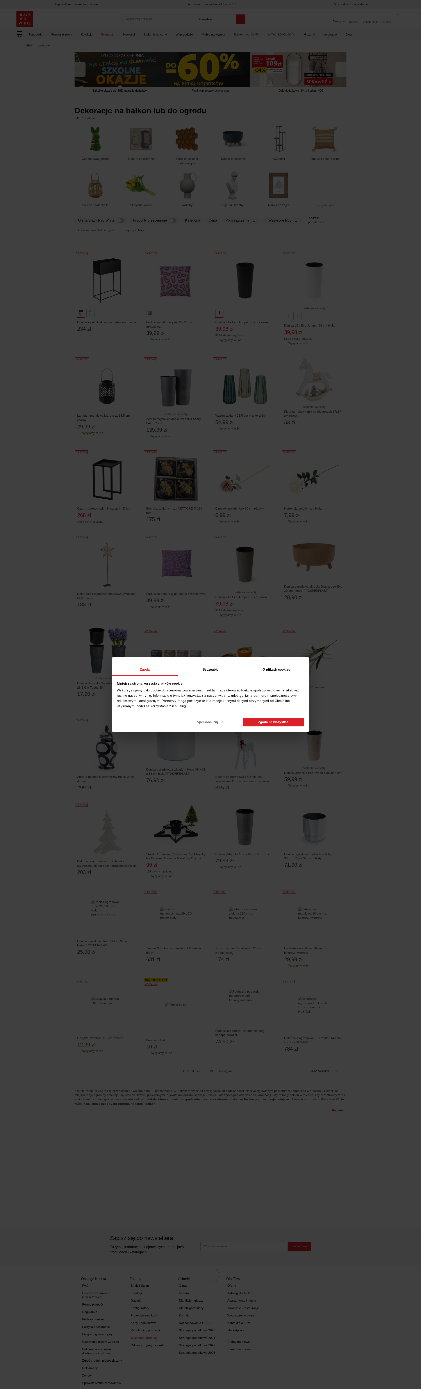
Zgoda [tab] (145, 669)
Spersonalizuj (207, 722)
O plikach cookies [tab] (276, 669)
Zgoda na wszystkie (273, 722)
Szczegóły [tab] (211, 669)
